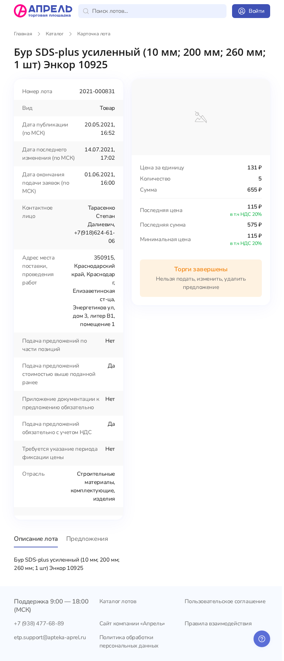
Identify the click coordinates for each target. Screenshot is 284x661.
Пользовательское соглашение (225, 601)
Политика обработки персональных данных (129, 642)
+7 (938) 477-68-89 (39, 623)
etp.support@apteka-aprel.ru (50, 637)
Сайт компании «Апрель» (132, 623)
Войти (257, 11)
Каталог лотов (117, 601)
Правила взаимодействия (218, 623)
